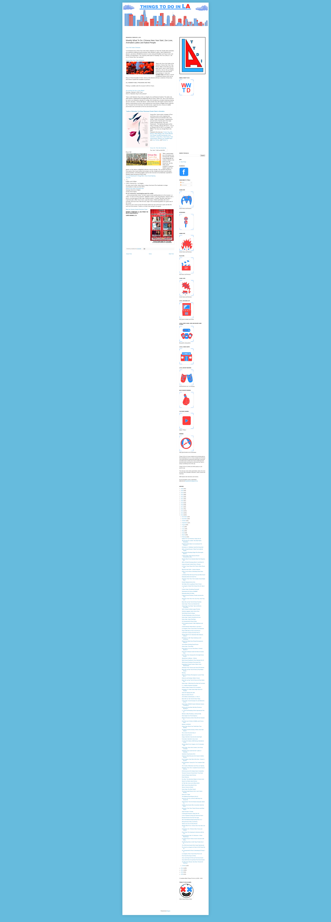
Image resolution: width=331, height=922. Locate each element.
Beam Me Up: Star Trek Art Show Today (191, 698)
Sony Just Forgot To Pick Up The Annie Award (192, 857)
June (183, 528)
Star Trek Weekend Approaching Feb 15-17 (192, 819)
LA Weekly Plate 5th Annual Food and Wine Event (193, 574)
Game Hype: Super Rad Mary (189, 619)
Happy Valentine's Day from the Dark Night (192, 737)
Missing (183, 672)
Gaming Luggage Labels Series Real (190, 611)
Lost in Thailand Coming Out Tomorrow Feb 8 (192, 815)
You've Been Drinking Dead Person (190, 644)
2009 (182, 874)
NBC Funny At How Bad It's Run (189, 785)
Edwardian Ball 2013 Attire (188, 593)
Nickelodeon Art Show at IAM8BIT (190, 591)
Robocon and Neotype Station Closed (191, 678)
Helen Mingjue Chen (160, 133)
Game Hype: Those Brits (187, 646)
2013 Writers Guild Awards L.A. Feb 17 (191, 696)
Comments (184, 185)
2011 (182, 870)
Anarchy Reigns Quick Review (189, 775)
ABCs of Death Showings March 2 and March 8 (193, 562)
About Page (183, 161)
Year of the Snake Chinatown (133, 47)
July (183, 526)
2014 (182, 513)
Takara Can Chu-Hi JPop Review (189, 823)
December (184, 516)
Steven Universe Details (187, 787)
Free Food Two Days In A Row (189, 855)
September (184, 522)
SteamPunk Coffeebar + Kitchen (189, 658)
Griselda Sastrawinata (162, 135)
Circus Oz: (158, 148)
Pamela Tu (165, 140)
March (183, 534)
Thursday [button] (128, 177)
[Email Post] (144, 248)
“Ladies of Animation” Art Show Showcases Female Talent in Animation (145, 111)
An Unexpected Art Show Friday (189, 621)
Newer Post (129, 253)
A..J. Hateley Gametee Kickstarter (189, 685)
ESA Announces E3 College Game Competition (193, 771)
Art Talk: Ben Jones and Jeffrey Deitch (191, 783)
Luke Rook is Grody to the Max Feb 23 (191, 632)
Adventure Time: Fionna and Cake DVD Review (193, 667)
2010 (182, 872)
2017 (182, 507)
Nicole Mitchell (169, 133)
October (184, 520)
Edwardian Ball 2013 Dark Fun (189, 576)
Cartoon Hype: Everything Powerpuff (190, 589)
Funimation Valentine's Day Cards (190, 739)
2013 (182, 515)
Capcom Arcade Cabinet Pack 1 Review (191, 564)
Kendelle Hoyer (168, 138)
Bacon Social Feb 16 (187, 735)
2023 (182, 494)
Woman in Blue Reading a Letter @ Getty (191, 713)
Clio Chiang (153, 135)
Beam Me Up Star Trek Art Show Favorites (191, 602)
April (183, 532)
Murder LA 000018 (186, 724)
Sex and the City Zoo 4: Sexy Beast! (135, 90)
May (183, 530)
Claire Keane (166, 136)
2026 (182, 488)
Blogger (168, 911)
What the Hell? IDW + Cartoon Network (191, 569)
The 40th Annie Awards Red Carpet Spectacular (193, 845)
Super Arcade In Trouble (187, 811)
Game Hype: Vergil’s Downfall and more (191, 617)
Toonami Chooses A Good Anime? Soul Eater (192, 773)
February (184, 536)
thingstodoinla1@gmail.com (191, 481)
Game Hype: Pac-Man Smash (189, 789)
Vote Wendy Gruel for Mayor (188, 613)
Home (150, 253)
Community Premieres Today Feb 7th (190, 813)
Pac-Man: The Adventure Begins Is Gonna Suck (193, 779)
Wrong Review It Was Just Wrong (189, 821)
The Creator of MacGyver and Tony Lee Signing (193, 765)
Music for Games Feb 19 (187, 694)
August (184, 524)
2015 (182, 510)
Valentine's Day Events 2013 (188, 754)
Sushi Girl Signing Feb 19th (188, 692)
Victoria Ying (166, 132)
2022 (182, 496)
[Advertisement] (157, 30)
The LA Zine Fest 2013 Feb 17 (189, 732)
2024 (182, 492)
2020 (182, 500)
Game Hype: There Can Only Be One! (190, 604)
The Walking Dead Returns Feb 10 (190, 796)
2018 (182, 504)
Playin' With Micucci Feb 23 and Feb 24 (191, 630)
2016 (182, 509)
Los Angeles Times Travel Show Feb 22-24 (192, 853)
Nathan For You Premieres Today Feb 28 (191, 538)
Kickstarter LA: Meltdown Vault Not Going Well (192, 547)
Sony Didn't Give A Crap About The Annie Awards (193, 859)
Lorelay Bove (159, 136)
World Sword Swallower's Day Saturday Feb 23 (193, 660)
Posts (182, 182)
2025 (182, 490)
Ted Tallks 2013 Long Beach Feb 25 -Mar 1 (192, 584)
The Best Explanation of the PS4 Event (191, 615)
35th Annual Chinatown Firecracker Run (191, 662)
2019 (182, 502)
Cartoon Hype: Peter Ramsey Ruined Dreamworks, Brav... (190, 556)
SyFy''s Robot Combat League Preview (191, 609)
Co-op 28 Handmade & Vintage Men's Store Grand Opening (140, 176)
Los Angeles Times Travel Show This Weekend (193, 628)
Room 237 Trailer (186, 794)
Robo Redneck (185, 777)
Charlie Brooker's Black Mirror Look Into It (191, 626)
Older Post (171, 253)
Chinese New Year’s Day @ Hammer (135, 60)
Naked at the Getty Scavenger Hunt (135, 188)
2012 (182, 868)
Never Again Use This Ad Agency (189, 715)
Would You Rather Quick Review (189, 781)
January (184, 865)
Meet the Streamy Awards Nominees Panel (136, 209)
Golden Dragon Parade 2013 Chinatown (191, 687)
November (184, 518)
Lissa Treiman (155, 140)
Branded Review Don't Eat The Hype (190, 817)
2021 (182, 498)
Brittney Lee (161, 138)
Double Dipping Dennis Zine (188, 582)
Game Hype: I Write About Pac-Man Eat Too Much (193, 683)
